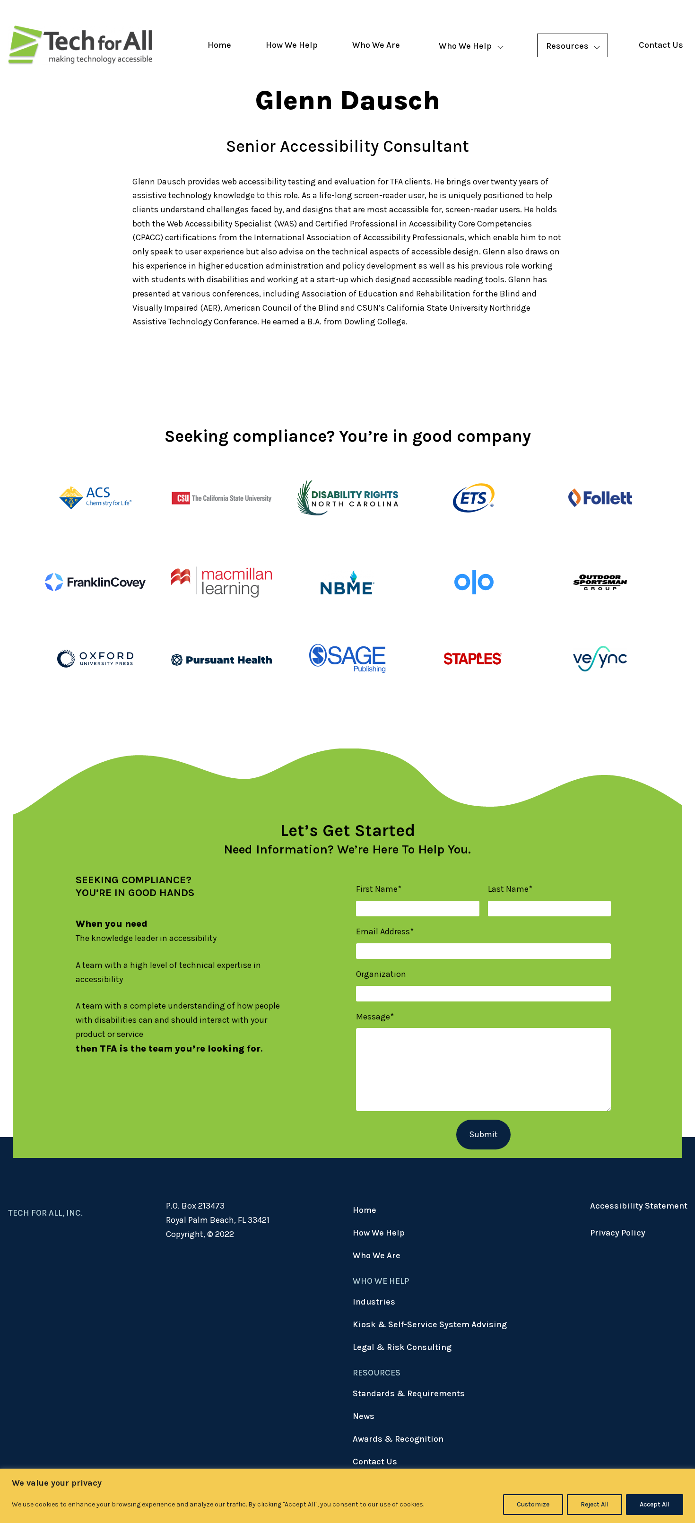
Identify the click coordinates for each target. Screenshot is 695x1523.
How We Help (292, 45)
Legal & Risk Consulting (402, 1347)
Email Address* (385, 931)
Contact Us (661, 45)
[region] (347, 1496)
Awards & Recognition (398, 1439)
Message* (375, 1016)
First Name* (378, 889)
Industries (374, 1302)
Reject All (594, 1504)
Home (219, 45)
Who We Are (376, 45)
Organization (381, 974)
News (363, 1416)
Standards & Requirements (409, 1393)
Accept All (654, 1504)
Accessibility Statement (638, 1206)
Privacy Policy (617, 1232)
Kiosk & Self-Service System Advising (430, 1324)
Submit (483, 1134)
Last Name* (510, 889)
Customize (533, 1504)
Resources (567, 46)
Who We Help (465, 46)
